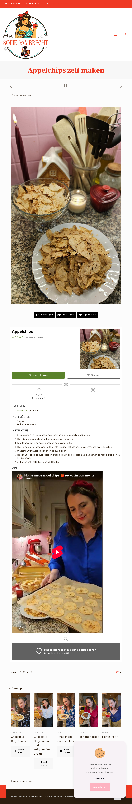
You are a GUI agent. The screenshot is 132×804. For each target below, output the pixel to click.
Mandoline (22, 410)
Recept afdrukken (89, 314)
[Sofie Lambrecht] (25, 34)
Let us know (50, 653)
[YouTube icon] (109, 3)
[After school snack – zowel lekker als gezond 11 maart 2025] (129, 791)
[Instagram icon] (117, 3)
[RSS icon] (125, 3)
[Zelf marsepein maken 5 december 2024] (3, 791)
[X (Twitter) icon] (105, 3)
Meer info (99, 778)
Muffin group (37, 796)
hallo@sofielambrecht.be (60, 3)
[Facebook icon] (101, 3)
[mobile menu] (115, 34)
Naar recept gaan (45, 314)
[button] (13, 337)
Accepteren (99, 786)
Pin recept (95, 375)
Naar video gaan (67, 314)
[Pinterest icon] (113, 3)
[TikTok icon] (121, 3)
